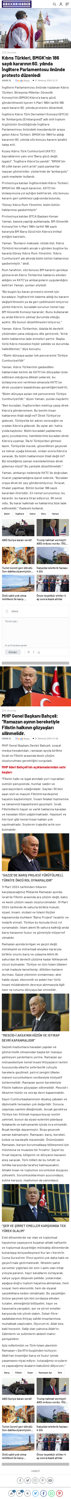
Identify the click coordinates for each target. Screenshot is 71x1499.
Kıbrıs (33, 513)
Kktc (43, 513)
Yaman (55, 513)
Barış (6, 1372)
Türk (60, 1372)
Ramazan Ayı (45, 1372)
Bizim (7, 513)
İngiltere (19, 513)
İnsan (30, 1372)
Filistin (18, 1372)
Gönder (13, 652)
